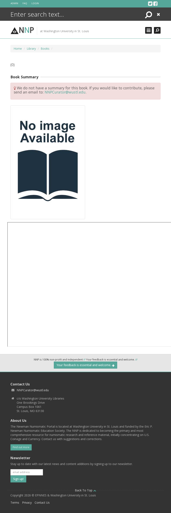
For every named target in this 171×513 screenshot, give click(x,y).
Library (31, 48)
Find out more (21, 447)
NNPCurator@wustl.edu (65, 92)
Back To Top (84, 490)
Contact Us (42, 502)
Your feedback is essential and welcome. (84, 365)
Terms (14, 502)
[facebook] (155, 3)
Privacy (27, 502)
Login (35, 3)
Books (45, 48)
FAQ (25, 3)
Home (18, 48)
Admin (14, 3)
